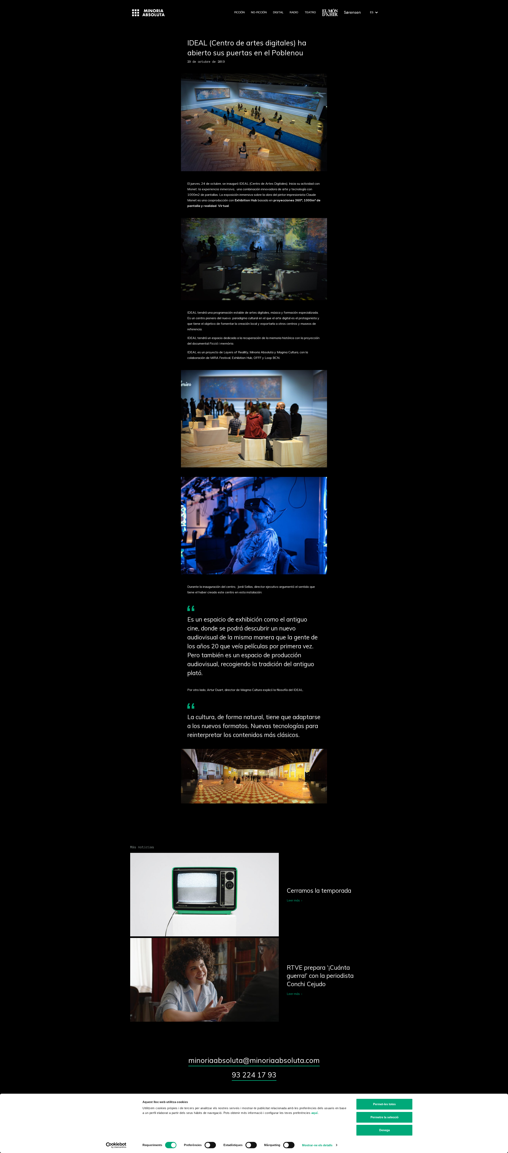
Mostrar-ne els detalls (317, 1145)
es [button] (371, 12)
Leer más (254, 894)
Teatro (310, 12)
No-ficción (259, 12)
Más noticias (142, 847)
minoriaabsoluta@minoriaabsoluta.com (254, 1060)
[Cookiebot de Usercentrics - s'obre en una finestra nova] (116, 1145)
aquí (314, 1113)
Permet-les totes (384, 1104)
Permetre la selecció (384, 1117)
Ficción (239, 12)
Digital (278, 12)
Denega (384, 1130)
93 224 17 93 (254, 1074)
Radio (294, 12)
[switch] (210, 1145)
